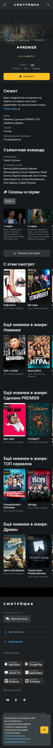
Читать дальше (12, 108)
